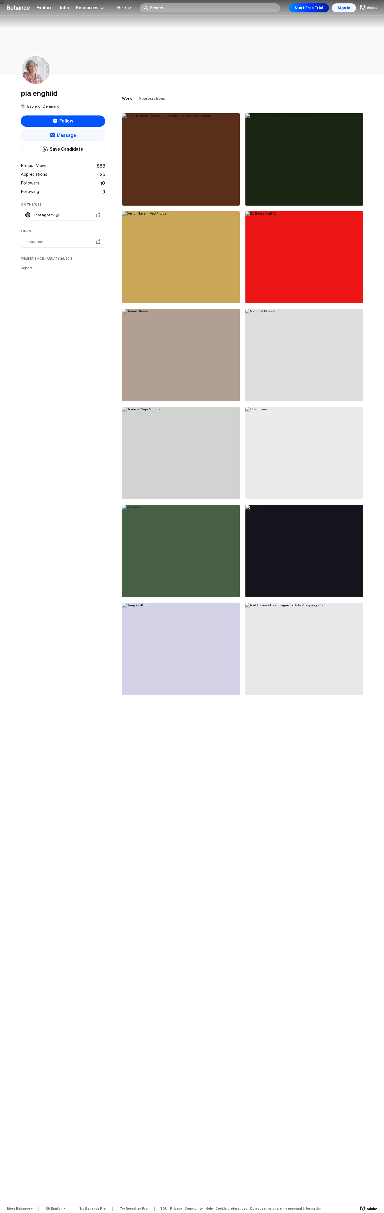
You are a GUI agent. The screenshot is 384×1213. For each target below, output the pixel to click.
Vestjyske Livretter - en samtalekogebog (294, 193)
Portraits (259, 584)
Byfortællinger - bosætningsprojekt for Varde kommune (176, 190)
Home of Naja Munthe (149, 486)
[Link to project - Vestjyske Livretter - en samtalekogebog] (304, 159)
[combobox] (213, 7)
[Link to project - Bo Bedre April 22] (304, 257)
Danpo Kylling (140, 682)
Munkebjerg (139, 584)
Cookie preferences (231, 1208)
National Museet (267, 388)
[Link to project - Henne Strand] (181, 355)
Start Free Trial (309, 7)
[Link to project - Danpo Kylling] (181, 649)
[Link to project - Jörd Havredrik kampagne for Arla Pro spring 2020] (304, 649)
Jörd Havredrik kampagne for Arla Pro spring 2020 (298, 680)
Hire (121, 8)
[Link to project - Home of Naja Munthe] (181, 453)
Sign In (344, 7)
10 (102, 182)
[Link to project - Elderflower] (304, 453)
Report (26, 268)
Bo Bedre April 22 (268, 290)
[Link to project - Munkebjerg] (181, 551)
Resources (87, 8)
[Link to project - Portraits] (304, 551)
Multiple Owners (263, 689)
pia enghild (134, 199)
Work (127, 98)
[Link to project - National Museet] (304, 355)
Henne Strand (141, 388)
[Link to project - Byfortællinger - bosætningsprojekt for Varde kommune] (181, 159)
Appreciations (152, 98)
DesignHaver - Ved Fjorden (155, 290)
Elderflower (262, 486)
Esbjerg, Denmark (43, 106)
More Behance (18, 1208)
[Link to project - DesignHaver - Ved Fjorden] (181, 257)
